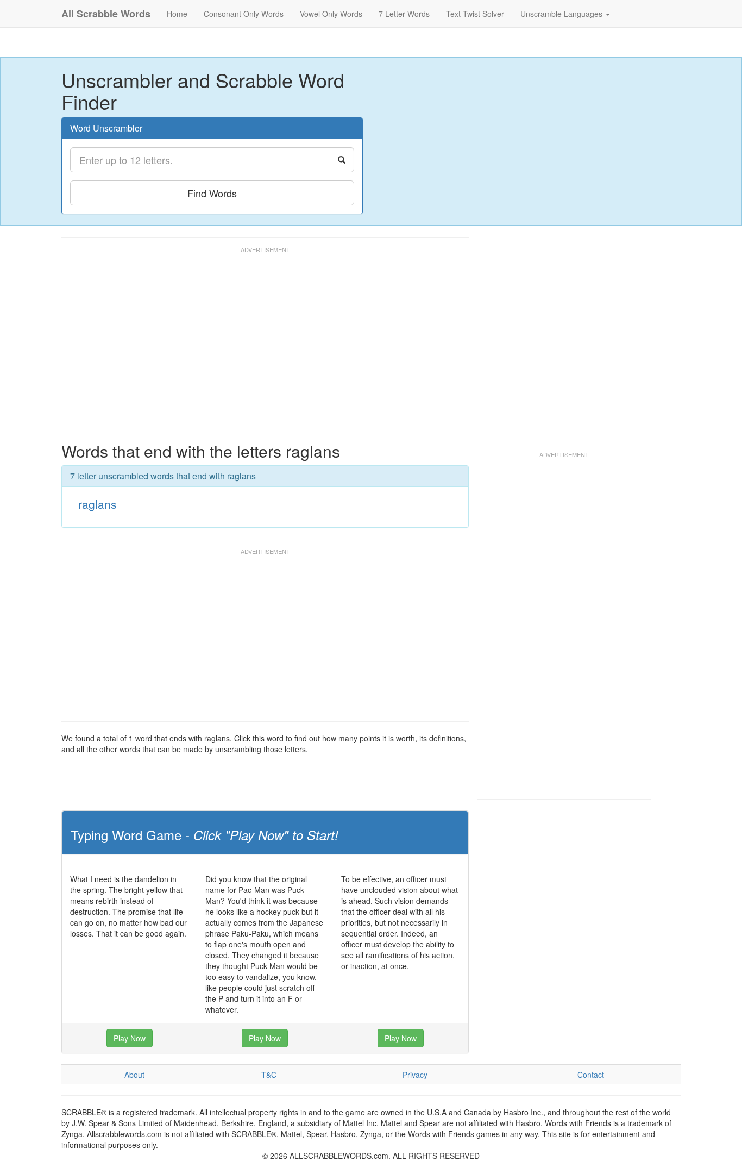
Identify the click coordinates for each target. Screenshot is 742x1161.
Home (177, 13)
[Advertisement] (259, 338)
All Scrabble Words (105, 14)
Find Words (212, 193)
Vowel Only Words (331, 13)
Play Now (130, 1038)
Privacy (415, 1074)
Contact (590, 1074)
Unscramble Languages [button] (562, 13)
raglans (97, 504)
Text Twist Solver (475, 13)
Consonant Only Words (244, 13)
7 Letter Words (404, 13)
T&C (268, 1074)
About (134, 1074)
